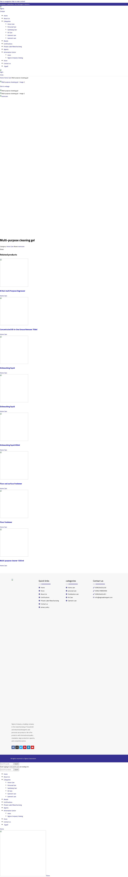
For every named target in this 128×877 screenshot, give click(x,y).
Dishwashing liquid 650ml (10, 445)
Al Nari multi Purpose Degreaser (12, 291)
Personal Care (11, 26)
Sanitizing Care (12, 29)
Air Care (9, 32)
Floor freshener (6, 522)
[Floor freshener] (14, 517)
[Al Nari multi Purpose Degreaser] (14, 286)
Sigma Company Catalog (15, 57)
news (9, 55)
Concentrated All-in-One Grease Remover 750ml (18, 329)
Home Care (10, 24)
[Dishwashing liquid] (14, 363)
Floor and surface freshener (11, 483)
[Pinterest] (24, 747)
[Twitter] (21, 747)
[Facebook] (13, 747)
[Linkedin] (28, 747)
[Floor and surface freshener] (14, 478)
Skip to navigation (6, 1)
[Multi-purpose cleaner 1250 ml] (14, 556)
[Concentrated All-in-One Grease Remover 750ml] (14, 324)
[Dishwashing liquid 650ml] (14, 440)
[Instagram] (17, 747)
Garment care (11, 35)
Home (2, 77)
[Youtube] (32, 747)
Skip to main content (18, 1)
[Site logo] (2, 11)
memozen (21, 246)
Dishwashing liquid (7, 368)
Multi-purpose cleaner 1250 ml (12, 560)
